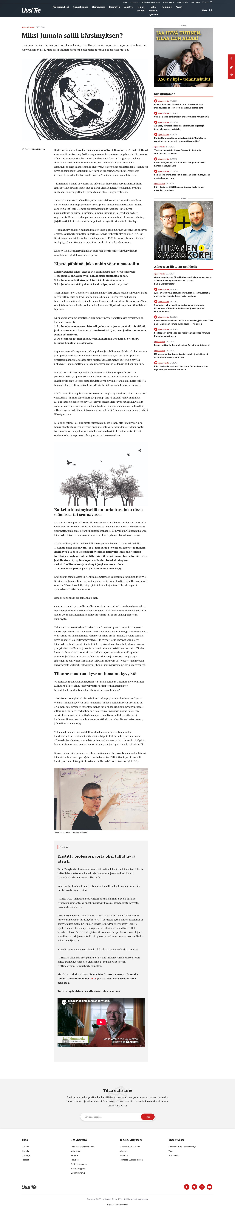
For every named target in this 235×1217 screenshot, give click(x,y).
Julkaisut (123, 1151)
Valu (170, 1151)
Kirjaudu (206, 2)
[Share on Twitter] (231, 67)
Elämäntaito (98, 6)
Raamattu (114, 6)
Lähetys (128, 6)
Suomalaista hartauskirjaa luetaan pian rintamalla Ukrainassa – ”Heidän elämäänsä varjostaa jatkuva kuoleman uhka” (179, 308)
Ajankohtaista (80, 6)
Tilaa (125, 2)
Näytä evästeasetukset (117, 1204)
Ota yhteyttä (135, 2)
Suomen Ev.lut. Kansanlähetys (182, 1146)
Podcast (25, 1159)
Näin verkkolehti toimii (151, 2)
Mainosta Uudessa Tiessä (131, 1159)
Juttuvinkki (75, 1151)
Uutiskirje (26, 1155)
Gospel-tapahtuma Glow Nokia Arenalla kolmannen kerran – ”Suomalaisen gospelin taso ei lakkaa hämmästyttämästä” (183, 280)
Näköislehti (195, 2)
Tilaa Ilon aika (182, 2)
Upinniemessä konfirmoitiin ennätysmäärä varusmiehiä (181, 116)
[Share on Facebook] (231, 59)
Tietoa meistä (168, 2)
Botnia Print (174, 1155)
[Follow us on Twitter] (194, 1186)
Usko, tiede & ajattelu (153, 10)
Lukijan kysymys (78, 1172)
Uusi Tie (25, 1146)
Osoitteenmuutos (79, 1164)
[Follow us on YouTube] (209, 1186)
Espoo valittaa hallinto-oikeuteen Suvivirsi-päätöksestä (182, 345)
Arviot (179, 6)
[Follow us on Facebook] (186, 1186)
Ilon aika (25, 1151)
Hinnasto (124, 1155)
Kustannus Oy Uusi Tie (130, 1146)
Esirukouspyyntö (78, 1168)
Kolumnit (167, 6)
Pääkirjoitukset (61, 6)
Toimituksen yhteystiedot (82, 1146)
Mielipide (75, 1159)
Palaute (74, 1155)
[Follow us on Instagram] (202, 1186)
